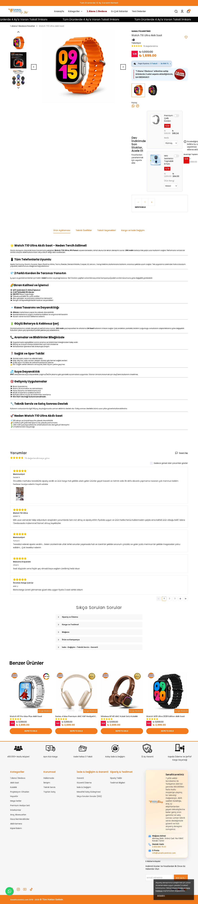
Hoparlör (14, 796)
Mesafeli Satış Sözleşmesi (88, 791)
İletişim (47, 782)
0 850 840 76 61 (159, 846)
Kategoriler (74, 11)
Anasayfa (59, 11)
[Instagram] (18, 889)
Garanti (80, 778)
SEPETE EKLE (140, 207)
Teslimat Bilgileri (117, 782)
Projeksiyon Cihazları (19, 791)
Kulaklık (13, 787)
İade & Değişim (84, 787)
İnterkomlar (15, 810)
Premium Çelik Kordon (168, 118)
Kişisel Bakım (16, 828)
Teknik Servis (49, 787)
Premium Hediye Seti (20, 805)
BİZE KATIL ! (181, 878)
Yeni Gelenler (139, 11)
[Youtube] (24, 889)
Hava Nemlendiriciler (19, 819)
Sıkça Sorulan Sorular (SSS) (89, 796)
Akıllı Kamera (16, 823)
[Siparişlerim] (182, 11)
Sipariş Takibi (116, 778)
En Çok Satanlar (119, 11)
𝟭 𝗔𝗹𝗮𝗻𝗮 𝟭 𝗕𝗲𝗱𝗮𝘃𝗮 (97, 11)
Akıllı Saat (14, 782)
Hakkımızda (49, 778)
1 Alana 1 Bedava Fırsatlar (22, 26)
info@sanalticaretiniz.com (164, 853)
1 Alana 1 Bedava (17, 778)
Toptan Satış (49, 791)
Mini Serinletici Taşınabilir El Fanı (168, 159)
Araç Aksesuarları (18, 814)
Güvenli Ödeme (84, 782)
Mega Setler (15, 801)
